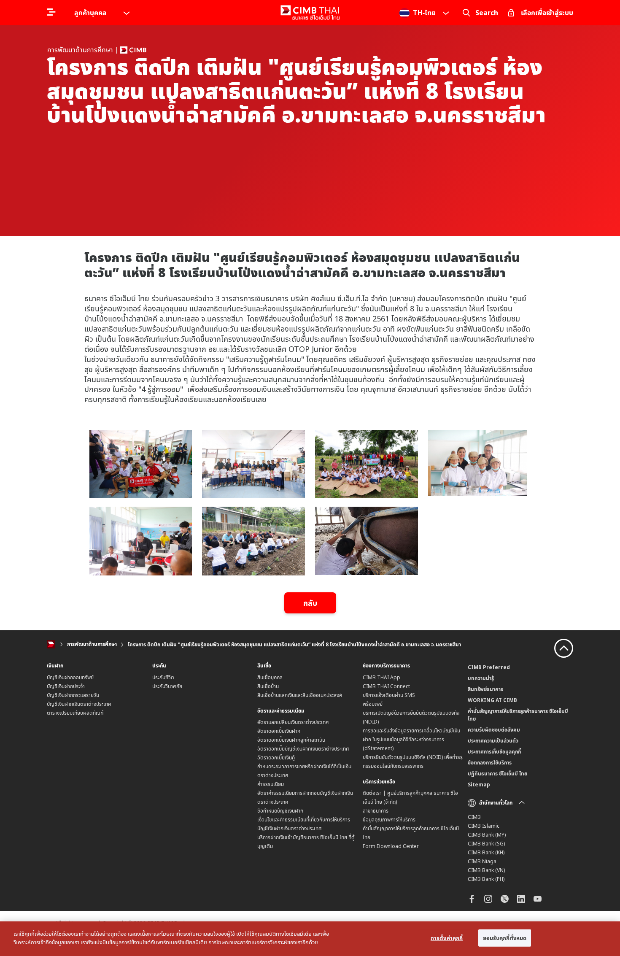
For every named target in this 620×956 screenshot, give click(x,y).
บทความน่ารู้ (481, 678)
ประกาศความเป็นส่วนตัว (493, 740)
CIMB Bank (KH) (486, 852)
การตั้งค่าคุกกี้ (447, 938)
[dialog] (310, 938)
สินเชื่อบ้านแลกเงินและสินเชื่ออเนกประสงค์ (299, 695)
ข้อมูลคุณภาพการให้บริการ (389, 819)
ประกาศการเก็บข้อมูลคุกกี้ (494, 751)
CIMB (474, 817)
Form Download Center (391, 846)
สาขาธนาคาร (375, 810)
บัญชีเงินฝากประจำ (66, 686)
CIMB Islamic (483, 825)
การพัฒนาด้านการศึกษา (92, 644)
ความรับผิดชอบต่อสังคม (494, 729)
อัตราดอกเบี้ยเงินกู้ (276, 757)
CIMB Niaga (482, 861)
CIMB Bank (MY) (487, 834)
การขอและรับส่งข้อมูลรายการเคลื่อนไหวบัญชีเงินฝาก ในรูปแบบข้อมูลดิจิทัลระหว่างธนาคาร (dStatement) (411, 739)
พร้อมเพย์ (373, 704)
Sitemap (479, 784)
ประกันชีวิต (163, 677)
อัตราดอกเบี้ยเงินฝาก (278, 731)
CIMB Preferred (489, 667)
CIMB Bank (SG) (486, 843)
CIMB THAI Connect (386, 686)
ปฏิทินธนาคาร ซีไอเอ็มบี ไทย (497, 773)
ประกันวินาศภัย (167, 686)
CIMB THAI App (381, 677)
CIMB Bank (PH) (486, 879)
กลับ (310, 603)
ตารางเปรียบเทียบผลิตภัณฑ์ (75, 712)
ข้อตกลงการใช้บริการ (490, 762)
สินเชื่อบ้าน (268, 686)
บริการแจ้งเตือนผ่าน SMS (389, 695)
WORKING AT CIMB (492, 700)
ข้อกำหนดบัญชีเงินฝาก (280, 810)
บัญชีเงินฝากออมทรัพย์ (70, 677)
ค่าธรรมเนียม (270, 784)
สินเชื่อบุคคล (270, 677)
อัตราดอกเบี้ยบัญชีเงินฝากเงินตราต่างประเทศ (303, 748)
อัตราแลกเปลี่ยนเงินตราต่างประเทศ (293, 722)
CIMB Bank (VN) (486, 870)
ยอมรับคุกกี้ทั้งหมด (505, 938)
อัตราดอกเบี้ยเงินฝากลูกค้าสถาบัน (291, 739)
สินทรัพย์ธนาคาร (485, 689)
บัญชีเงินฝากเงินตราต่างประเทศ (79, 704)
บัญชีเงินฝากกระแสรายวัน (73, 695)
